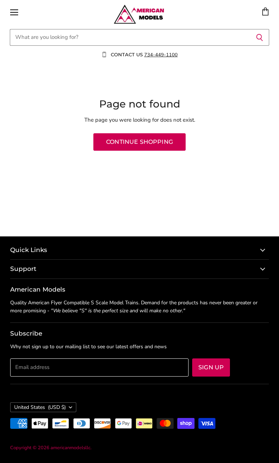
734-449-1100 (161, 55)
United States (40, 407)
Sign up (211, 367)
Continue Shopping (139, 141)
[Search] (259, 37)
